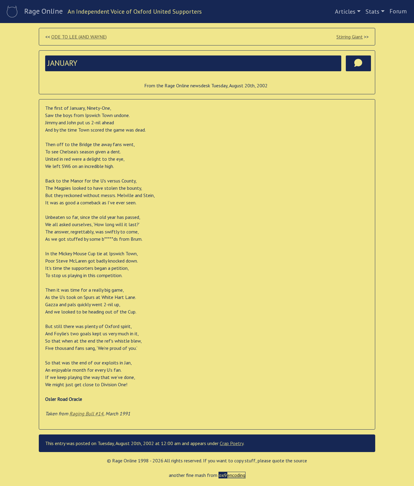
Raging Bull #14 (86, 414)
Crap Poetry (231, 443)
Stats (372, 11)
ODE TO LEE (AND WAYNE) (79, 37)
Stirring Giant (349, 37)
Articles (345, 11)
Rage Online (43, 11)
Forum (398, 11)
